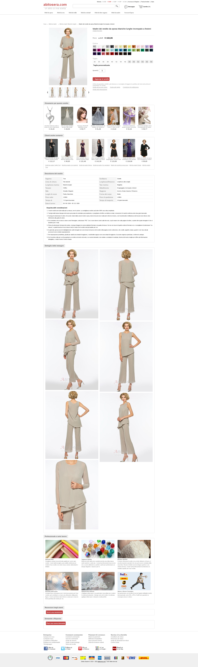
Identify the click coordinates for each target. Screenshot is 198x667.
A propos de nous (48, 637)
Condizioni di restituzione (131, 87)
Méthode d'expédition (95, 639)
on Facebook (51, 648)
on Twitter (68, 648)
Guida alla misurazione (100, 89)
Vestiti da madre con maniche (70, 165)
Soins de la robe (71, 644)
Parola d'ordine (145, 1)
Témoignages (47, 644)
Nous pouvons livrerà (95, 640)
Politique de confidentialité (51, 642)
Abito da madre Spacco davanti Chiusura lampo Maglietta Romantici (82, 159)
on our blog (120, 648)
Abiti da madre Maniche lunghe (67, 24)
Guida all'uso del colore (100, 87)
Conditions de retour (117, 637)
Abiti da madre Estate (135, 165)
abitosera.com (102, 661)
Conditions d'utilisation (50, 640)
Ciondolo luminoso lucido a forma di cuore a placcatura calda (51, 127)
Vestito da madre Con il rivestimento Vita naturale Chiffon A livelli (129, 159)
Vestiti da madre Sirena (85, 165)
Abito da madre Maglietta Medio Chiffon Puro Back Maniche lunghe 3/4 (98, 159)
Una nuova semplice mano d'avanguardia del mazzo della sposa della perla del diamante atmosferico (145, 128)
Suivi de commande (72, 639)
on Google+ (103, 648)
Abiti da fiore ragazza (101, 12)
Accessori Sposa (129, 12)
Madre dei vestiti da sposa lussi (119, 165)
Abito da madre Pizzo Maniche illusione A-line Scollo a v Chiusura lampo (67, 159)
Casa (44, 24)
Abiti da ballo (73, 12)
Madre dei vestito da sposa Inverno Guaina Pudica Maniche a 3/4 (52, 159)
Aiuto (152, 1)
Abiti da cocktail (85, 12)
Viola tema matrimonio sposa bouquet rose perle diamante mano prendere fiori (129, 128)
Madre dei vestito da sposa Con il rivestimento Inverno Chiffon (144, 159)
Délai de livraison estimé (96, 642)
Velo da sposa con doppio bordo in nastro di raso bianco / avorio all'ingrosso (114, 127)
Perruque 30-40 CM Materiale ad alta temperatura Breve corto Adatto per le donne (82, 128)
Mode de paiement (94, 637)
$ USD (104, 1)
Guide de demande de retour (120, 640)
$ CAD (125, 1)
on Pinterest (85, 648)
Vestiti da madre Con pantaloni (101, 165)
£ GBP (114, 1)
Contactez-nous (48, 639)
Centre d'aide (115, 642)
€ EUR (109, 1)
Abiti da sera (61, 12)
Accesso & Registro (133, 1)
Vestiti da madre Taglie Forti (52, 165)
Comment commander (73, 637)
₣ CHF (119, 1)
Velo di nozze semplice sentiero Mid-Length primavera (67, 127)
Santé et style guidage (73, 642)
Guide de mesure (71, 640)
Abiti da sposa (48, 12)
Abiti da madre (115, 12)
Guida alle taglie (115, 87)
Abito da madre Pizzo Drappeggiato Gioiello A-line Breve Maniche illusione (113, 159)
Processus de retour (117, 639)
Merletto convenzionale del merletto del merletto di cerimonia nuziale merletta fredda (98, 128)
